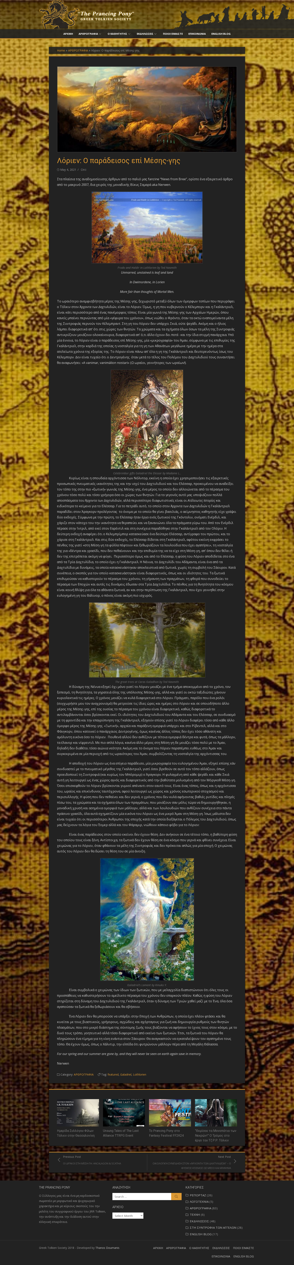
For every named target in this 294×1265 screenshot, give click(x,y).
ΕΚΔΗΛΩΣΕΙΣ (145, 34)
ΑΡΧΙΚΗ (68, 34)
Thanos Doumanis (107, 1248)
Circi (83, 169)
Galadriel (125, 1074)
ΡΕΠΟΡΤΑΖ (198, 1195)
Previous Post (92, 1160)
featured (113, 1074)
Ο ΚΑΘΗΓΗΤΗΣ (117, 34)
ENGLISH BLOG (221, 34)
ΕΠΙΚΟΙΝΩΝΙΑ (197, 34)
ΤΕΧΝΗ (195, 1214)
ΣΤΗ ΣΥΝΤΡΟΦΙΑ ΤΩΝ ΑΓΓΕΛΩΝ (213, 1227)
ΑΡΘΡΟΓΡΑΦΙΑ (88, 34)
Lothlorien (139, 1074)
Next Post (192, 1162)
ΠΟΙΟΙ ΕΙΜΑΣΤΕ (173, 34)
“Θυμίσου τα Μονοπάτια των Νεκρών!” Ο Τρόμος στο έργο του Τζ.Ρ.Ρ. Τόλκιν (215, 1135)
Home (61, 50)
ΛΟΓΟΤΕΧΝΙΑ (199, 1202)
